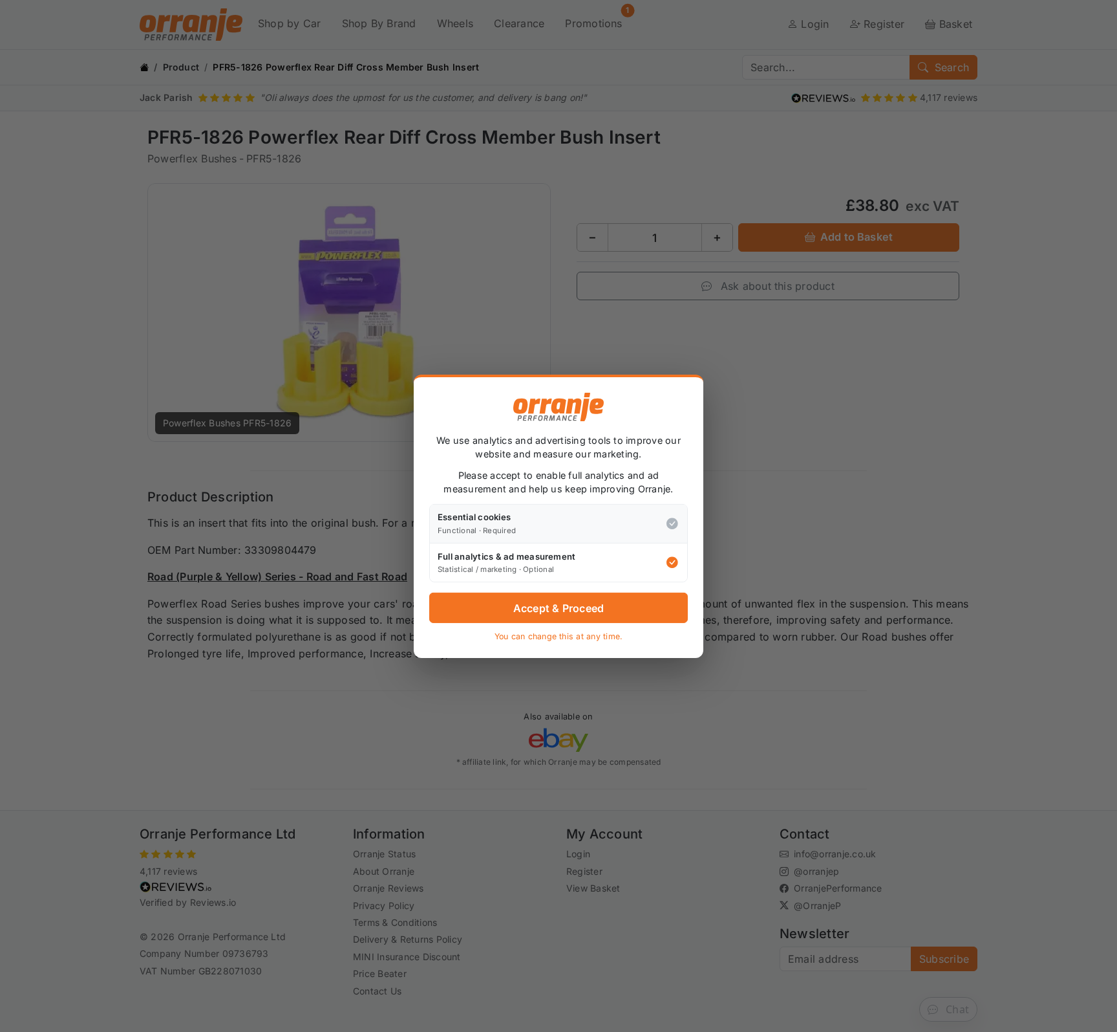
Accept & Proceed (558, 607)
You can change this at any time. (559, 636)
